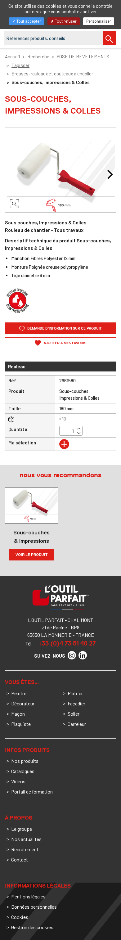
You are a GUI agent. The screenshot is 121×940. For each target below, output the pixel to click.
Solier (73, 714)
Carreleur (77, 724)
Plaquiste (21, 724)
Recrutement (24, 849)
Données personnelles (34, 907)
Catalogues (22, 771)
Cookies (19, 917)
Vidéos (18, 781)
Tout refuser (65, 21)
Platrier (75, 693)
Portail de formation (32, 791)
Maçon (18, 714)
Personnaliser (98, 21)
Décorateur (22, 703)
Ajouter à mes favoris (64, 343)
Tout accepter (28, 21)
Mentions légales (28, 896)
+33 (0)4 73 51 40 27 (67, 643)
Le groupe (21, 829)
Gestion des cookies (32, 927)
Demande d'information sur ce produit (64, 328)
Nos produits (24, 761)
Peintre (18, 693)
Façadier (76, 703)
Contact (19, 859)
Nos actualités (26, 839)
